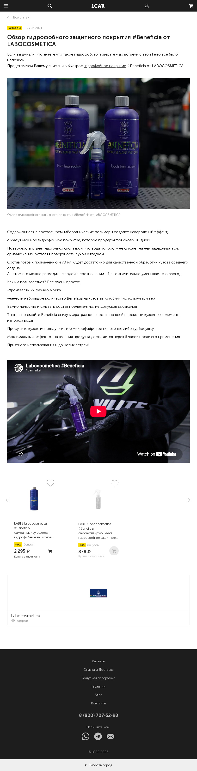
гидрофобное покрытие (105, 65)
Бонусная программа (98, 678)
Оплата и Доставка (98, 670)
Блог (98, 695)
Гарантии (98, 686)
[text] (146, 6)
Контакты (98, 703)
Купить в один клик (27, 556)
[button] (188, 500)
